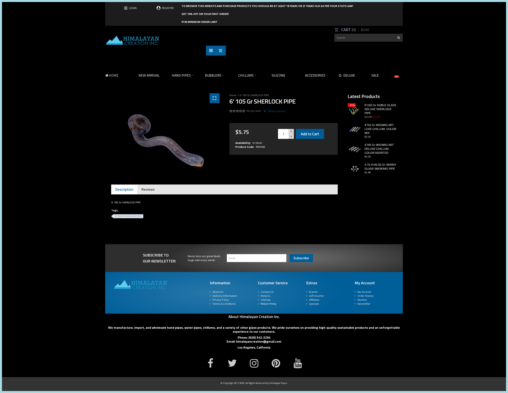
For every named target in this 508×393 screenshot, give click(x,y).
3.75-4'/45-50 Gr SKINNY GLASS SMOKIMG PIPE (380, 166)
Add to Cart (310, 134)
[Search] (399, 38)
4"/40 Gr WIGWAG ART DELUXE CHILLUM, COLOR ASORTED (379, 148)
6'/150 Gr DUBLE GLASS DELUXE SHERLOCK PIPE (380, 109)
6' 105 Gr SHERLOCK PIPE (254, 95)
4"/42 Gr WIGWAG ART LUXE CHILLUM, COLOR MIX (380, 129)
